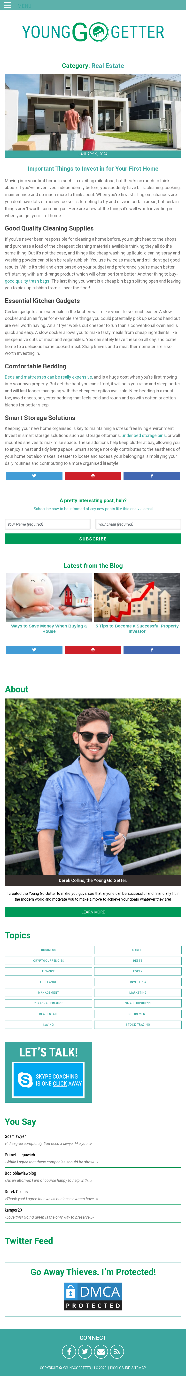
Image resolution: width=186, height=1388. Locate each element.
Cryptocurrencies (48, 960)
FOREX (138, 971)
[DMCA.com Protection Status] (93, 1310)
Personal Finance (48, 1003)
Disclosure (120, 1368)
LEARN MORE (93, 912)
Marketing (138, 992)
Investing (138, 982)
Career (138, 950)
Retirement (138, 1014)
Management (48, 992)
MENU (24, 6)
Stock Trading (138, 1024)
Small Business (138, 1003)
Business (48, 950)
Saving (48, 1024)
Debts (138, 960)
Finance (48, 971)
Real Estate (107, 65)
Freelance (48, 982)
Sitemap (139, 1368)
